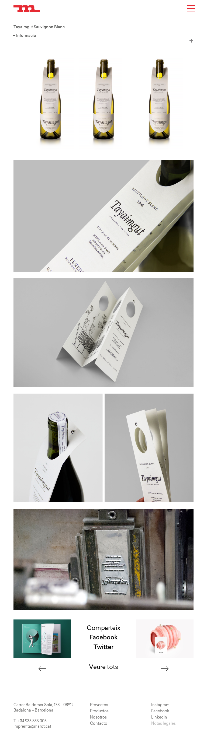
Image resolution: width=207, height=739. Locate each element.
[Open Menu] (191, 8)
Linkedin (159, 717)
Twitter (103, 647)
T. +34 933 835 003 (30, 721)
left (42, 668)
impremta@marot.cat (32, 726)
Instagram (160, 704)
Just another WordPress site (26, 8)
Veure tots (103, 667)
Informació (19, 35)
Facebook (103, 637)
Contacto (98, 723)
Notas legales (163, 723)
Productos (99, 711)
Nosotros (98, 717)
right (164, 668)
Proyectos (99, 704)
